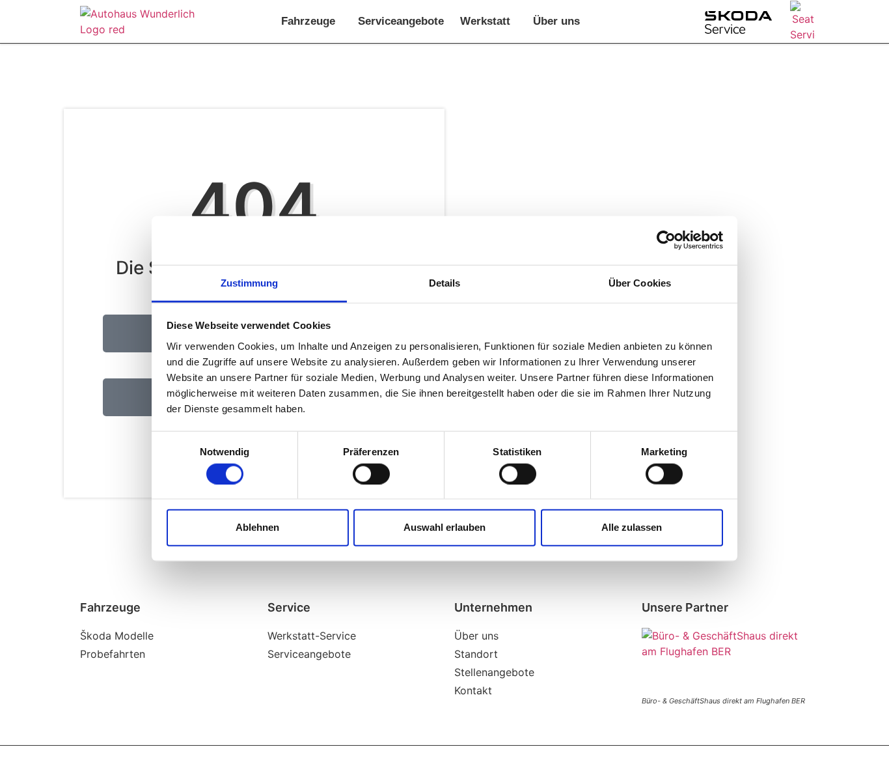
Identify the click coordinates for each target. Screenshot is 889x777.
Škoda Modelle (117, 635)
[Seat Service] (802, 21)
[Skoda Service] (738, 22)
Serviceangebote (401, 21)
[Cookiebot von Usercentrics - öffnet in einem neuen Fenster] (666, 240)
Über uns (556, 21)
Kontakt (473, 690)
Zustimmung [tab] (250, 282)
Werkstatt (485, 21)
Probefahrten (112, 653)
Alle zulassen (631, 527)
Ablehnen (257, 527)
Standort (476, 653)
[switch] (371, 473)
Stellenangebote (494, 672)
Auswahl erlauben (444, 527)
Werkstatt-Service (311, 635)
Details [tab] (445, 282)
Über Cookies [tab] (640, 282)
